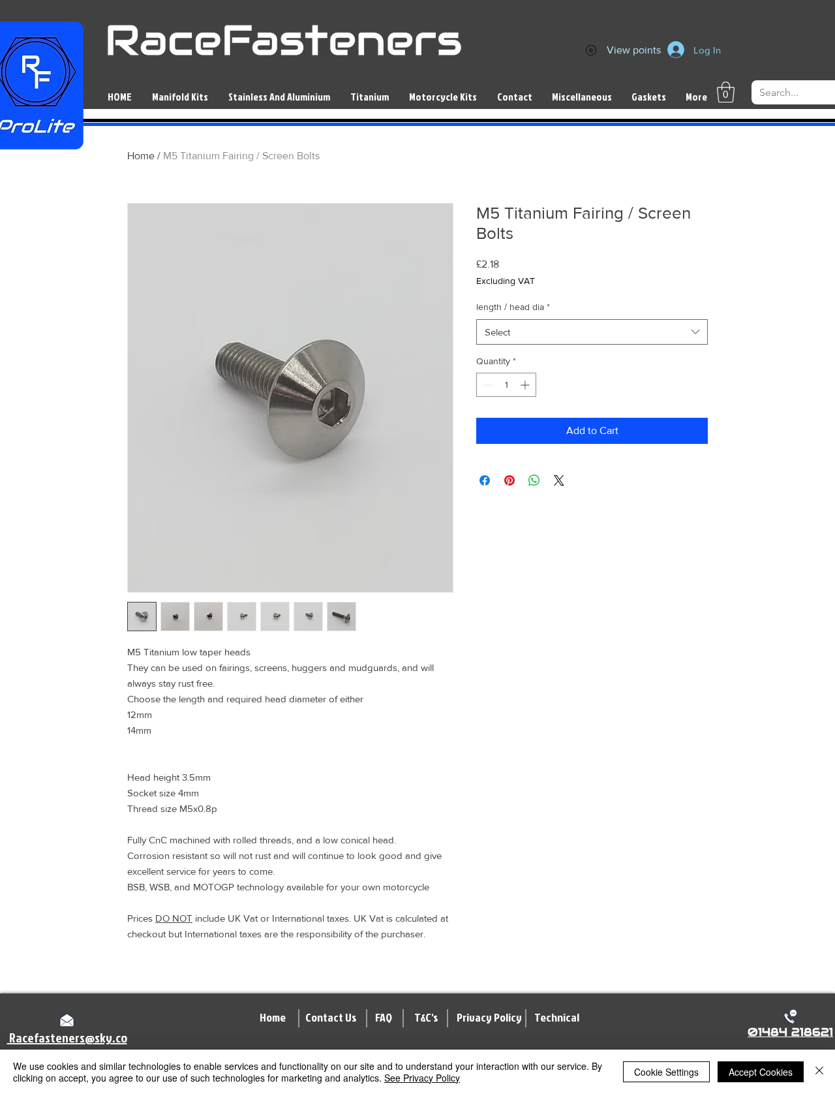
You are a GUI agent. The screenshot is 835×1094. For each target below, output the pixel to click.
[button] (726, 92)
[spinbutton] (506, 384)
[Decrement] (486, 384)
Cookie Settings (666, 1071)
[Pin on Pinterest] (509, 480)
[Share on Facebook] (485, 480)
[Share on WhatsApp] (534, 480)
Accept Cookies (761, 1071)
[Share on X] (559, 480)
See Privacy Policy (422, 1077)
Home (141, 155)
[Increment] (526, 384)
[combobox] (592, 332)
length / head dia (513, 307)
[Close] (819, 1072)
